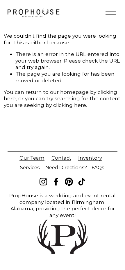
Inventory (90, 158)
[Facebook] (56, 182)
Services (30, 167)
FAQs (98, 167)
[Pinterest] (69, 182)
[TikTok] (82, 182)
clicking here (69, 105)
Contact (61, 158)
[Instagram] (43, 182)
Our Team (31, 158)
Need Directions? (66, 167)
